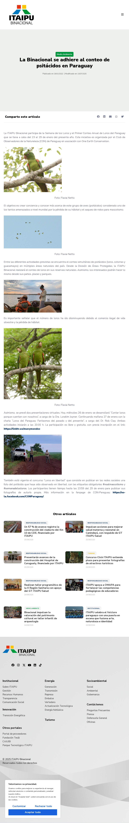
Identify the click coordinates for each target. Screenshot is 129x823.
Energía (49, 681)
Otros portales (12, 728)
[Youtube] (29, 665)
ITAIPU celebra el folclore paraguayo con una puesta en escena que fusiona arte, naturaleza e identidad (103, 617)
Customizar (19, 806)
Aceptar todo (33, 812)
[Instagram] (18, 665)
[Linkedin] (35, 665)
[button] (122, 14)
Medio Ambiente (64, 54)
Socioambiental (97, 681)
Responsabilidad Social (36, 523)
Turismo (91, 553)
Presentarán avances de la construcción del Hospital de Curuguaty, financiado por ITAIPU (43, 560)
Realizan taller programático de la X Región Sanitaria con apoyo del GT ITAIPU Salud (43, 587)
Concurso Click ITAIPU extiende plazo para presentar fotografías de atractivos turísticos (105, 560)
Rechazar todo (43, 806)
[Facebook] (13, 665)
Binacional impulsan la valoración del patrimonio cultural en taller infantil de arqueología (40, 617)
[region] (32, 799)
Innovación (9, 709)
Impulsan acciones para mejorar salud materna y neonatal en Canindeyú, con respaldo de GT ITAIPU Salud (104, 531)
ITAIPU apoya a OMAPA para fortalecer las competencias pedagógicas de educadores (103, 587)
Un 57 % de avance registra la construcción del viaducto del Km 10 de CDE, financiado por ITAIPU (43, 531)
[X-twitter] (24, 665)
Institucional (94, 608)
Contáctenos (95, 704)
